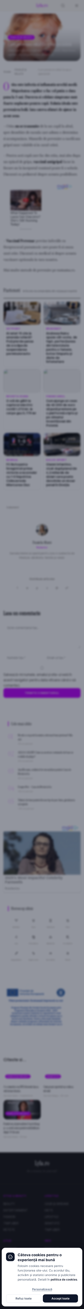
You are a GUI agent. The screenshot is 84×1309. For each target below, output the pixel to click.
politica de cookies (64, 1279)
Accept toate (60, 1298)
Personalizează (42, 1289)
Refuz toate (24, 1298)
